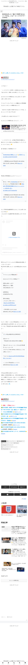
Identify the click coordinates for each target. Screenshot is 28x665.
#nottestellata (14, 181)
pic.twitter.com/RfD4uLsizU (9, 305)
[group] (8, 512)
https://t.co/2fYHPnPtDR (14, 356)
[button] (24, 511)
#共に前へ (9, 188)
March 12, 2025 (17, 311)
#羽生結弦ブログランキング (8, 445)
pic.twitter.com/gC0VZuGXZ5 (10, 156)
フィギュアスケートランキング (7, 79)
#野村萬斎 (8, 186)
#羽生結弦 (17, 443)
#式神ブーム (22, 154)
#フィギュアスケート (12, 441)
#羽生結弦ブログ (21, 441)
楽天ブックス (18, 411)
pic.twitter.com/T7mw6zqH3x (10, 190)
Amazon (14, 420)
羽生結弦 (4, 441)
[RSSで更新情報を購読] (20, 494)
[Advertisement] (14, 56)
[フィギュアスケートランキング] (5, 77)
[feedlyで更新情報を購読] (7, 494)
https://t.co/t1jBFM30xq (9, 302)
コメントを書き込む (14, 580)
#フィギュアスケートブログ (8, 443)
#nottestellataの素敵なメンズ (10, 154)
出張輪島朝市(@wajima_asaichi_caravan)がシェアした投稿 (15, 252)
